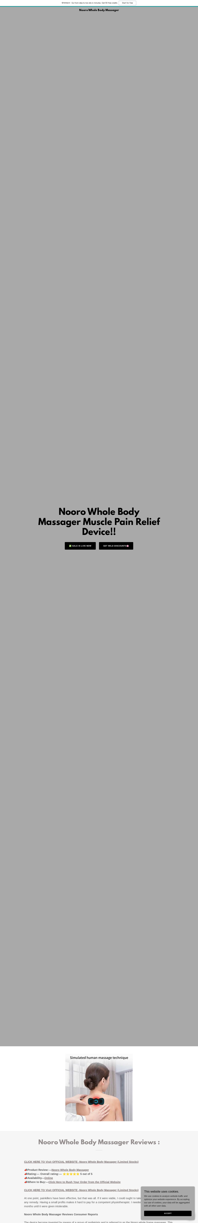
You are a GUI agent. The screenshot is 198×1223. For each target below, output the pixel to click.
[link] (99, 10)
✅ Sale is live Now (80, 546)
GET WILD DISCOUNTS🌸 (116, 546)
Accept (167, 1213)
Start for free (127, 3)
